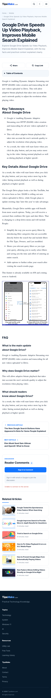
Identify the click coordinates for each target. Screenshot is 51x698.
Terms (4, 677)
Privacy (5, 681)
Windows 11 (6, 624)
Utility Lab (6, 646)
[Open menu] (46, 4)
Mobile (11, 13)
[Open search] (34, 4)
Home (4, 13)
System (5, 620)
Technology (6, 615)
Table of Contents (14, 73)
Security (5, 634)
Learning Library (8, 655)
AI (3, 629)
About (4, 668)
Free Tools (6, 651)
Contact (5, 672)
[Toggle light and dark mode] (40, 4)
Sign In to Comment (25, 470)
